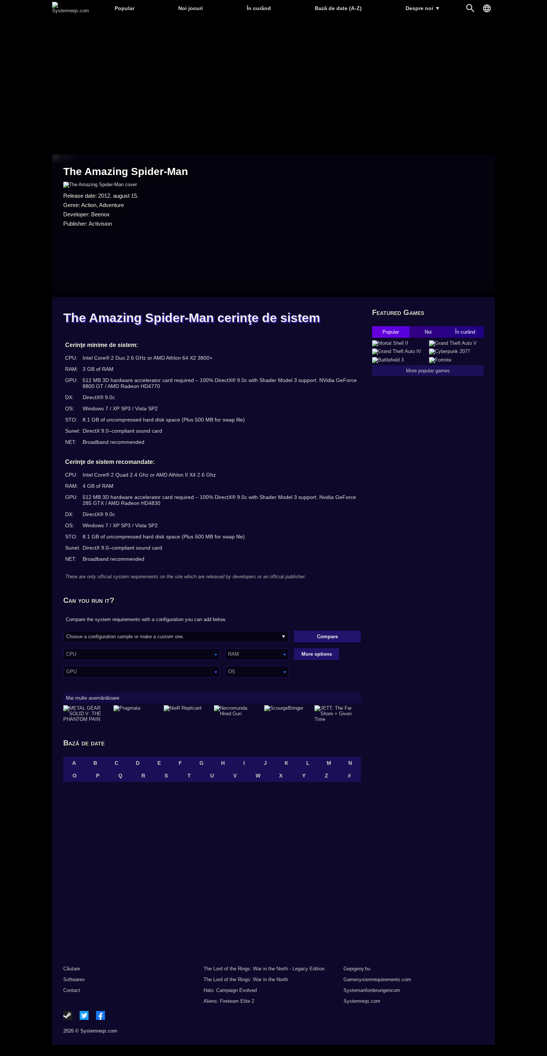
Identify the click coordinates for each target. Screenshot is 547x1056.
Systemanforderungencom (371, 990)
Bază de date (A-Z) (338, 8)
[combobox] (141, 654)
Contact (71, 990)
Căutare (71, 968)
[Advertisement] (273, 86)
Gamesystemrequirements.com (377, 979)
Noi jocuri (190, 8)
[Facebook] (100, 1015)
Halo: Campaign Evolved (230, 990)
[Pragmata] (136, 713)
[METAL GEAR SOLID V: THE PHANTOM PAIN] (86, 713)
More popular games (428, 370)
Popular (124, 8)
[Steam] (67, 1015)
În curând (259, 8)
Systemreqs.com (361, 1001)
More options (316, 654)
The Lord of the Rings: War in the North (246, 979)
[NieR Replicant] (187, 713)
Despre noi (423, 8)
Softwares (74, 979)
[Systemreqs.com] (70, 10)
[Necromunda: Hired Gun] (237, 713)
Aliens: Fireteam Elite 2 (229, 1001)
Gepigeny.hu (356, 968)
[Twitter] (84, 1015)
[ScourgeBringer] (287, 713)
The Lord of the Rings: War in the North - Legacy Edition (264, 968)
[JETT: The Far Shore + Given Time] (337, 713)
